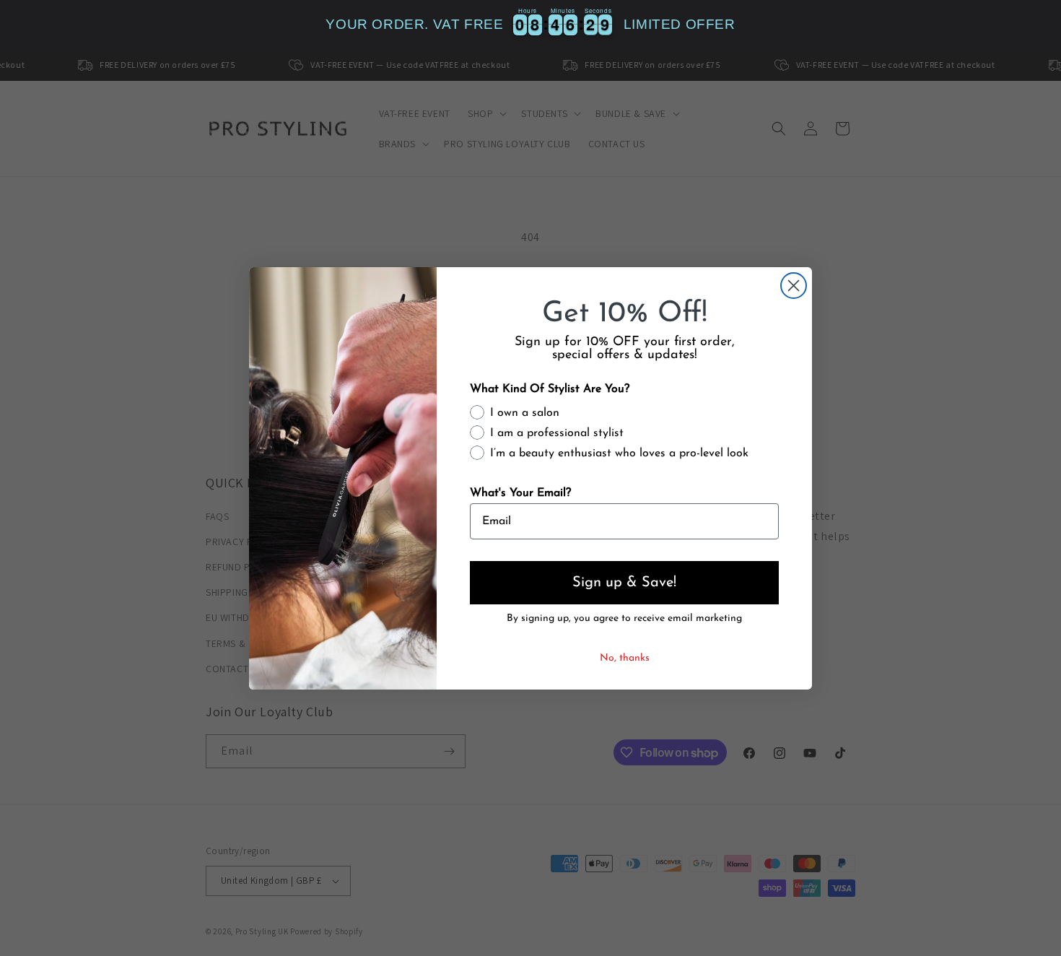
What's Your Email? (520, 493)
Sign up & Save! (624, 582)
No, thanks (625, 658)
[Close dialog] (793, 285)
